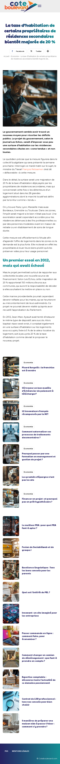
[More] (48, 51)
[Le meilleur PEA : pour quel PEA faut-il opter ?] (11, 526)
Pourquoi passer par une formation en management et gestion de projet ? (39, 456)
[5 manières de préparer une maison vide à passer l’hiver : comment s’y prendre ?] (11, 723)
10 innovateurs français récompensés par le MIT (35, 412)
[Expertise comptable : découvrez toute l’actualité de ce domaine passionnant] (11, 679)
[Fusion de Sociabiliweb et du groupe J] (11, 548)
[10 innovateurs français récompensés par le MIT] (11, 410)
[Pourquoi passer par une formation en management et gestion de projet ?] (11, 454)
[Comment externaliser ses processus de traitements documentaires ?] (11, 432)
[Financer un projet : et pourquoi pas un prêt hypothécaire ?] (11, 498)
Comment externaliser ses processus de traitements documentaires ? (36, 434)
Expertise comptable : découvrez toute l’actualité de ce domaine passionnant (39, 679)
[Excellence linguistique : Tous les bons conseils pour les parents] (11, 570)
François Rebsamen (32, 169)
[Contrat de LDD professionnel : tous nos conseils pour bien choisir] (11, 701)
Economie (15, 56)
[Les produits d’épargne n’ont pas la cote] (11, 476)
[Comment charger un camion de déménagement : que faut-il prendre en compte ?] (11, 657)
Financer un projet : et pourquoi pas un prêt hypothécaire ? (39, 500)
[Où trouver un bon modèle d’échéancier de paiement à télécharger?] (11, 388)
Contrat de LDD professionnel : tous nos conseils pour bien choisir (39, 701)
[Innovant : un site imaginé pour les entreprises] (11, 614)
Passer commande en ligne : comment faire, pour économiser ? (37, 636)
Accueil (6, 56)
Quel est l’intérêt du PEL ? (36, 592)
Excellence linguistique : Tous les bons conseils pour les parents (38, 570)
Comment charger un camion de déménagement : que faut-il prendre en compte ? (39, 657)
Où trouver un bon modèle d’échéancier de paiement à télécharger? (37, 390)
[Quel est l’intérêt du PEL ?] (11, 592)
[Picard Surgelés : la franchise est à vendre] (11, 366)
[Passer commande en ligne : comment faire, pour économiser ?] (11, 635)
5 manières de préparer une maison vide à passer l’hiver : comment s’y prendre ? (38, 723)
